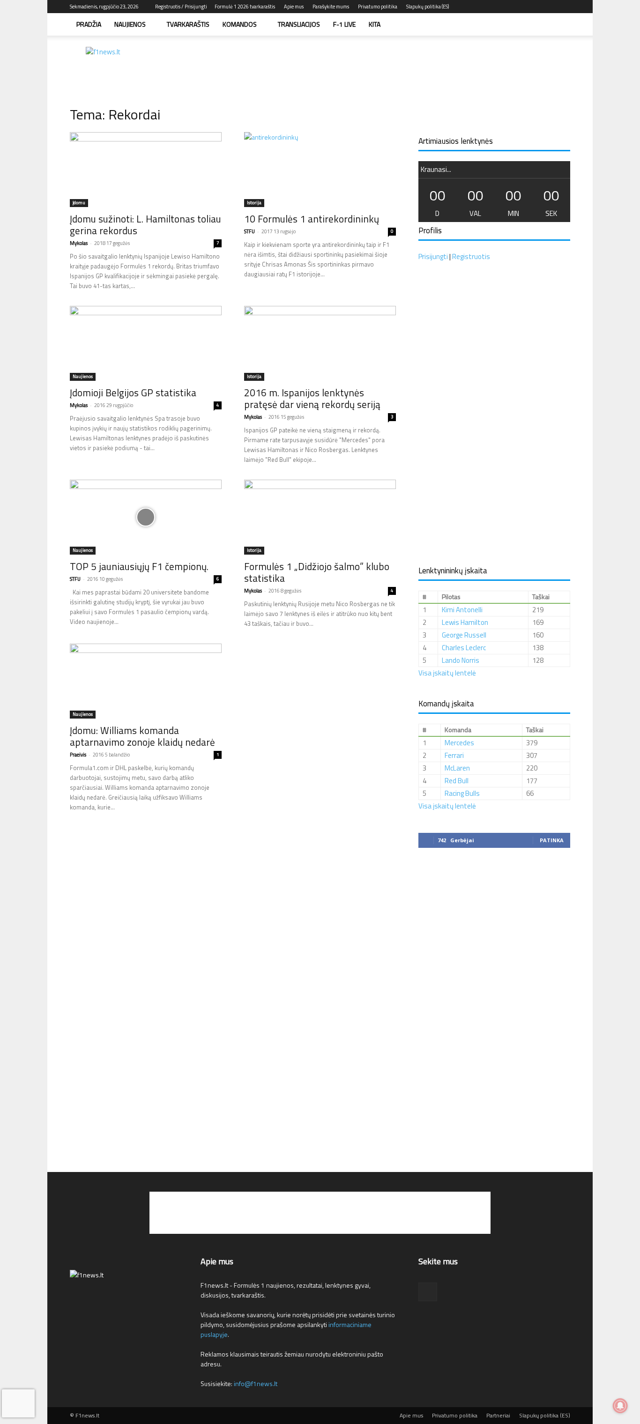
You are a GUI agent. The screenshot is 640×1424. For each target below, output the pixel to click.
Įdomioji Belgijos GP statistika (133, 392)
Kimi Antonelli (462, 609)
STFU (249, 231)
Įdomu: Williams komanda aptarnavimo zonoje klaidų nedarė (142, 736)
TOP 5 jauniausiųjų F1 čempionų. (139, 566)
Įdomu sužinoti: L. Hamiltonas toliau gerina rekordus (145, 224)
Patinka (552, 840)
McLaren (457, 768)
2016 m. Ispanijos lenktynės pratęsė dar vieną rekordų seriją (312, 398)
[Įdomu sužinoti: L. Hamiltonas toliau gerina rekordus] (146, 169)
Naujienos (130, 24)
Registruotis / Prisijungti (181, 6)
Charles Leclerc (464, 647)
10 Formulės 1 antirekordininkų (311, 218)
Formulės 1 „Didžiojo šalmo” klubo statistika (316, 572)
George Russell (464, 635)
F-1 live (344, 24)
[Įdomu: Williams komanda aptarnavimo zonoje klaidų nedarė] (146, 681)
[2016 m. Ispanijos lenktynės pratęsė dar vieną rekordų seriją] (320, 343)
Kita (374, 24)
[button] (559, 25)
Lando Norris (460, 660)
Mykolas (79, 243)
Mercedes (459, 742)
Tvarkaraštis (188, 24)
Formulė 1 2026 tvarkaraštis (245, 6)
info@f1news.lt (255, 1383)
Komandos (240, 24)
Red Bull (457, 780)
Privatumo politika (377, 6)
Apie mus (294, 6)
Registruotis (471, 256)
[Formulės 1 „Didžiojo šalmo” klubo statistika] (320, 517)
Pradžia (88, 24)
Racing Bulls (462, 793)
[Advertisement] (399, 68)
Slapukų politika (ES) (427, 6)
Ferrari (454, 755)
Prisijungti (433, 256)
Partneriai (498, 1415)
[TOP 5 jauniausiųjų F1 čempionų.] (146, 517)
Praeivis (78, 754)
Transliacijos (299, 24)
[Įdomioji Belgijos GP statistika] (146, 343)
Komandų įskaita (446, 703)
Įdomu (79, 202)
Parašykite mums (331, 6)
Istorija (254, 202)
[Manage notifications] (620, 1405)
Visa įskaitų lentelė (447, 673)
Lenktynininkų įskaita (452, 570)
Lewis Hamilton (465, 622)
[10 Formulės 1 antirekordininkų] (320, 169)
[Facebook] (563, 6)
